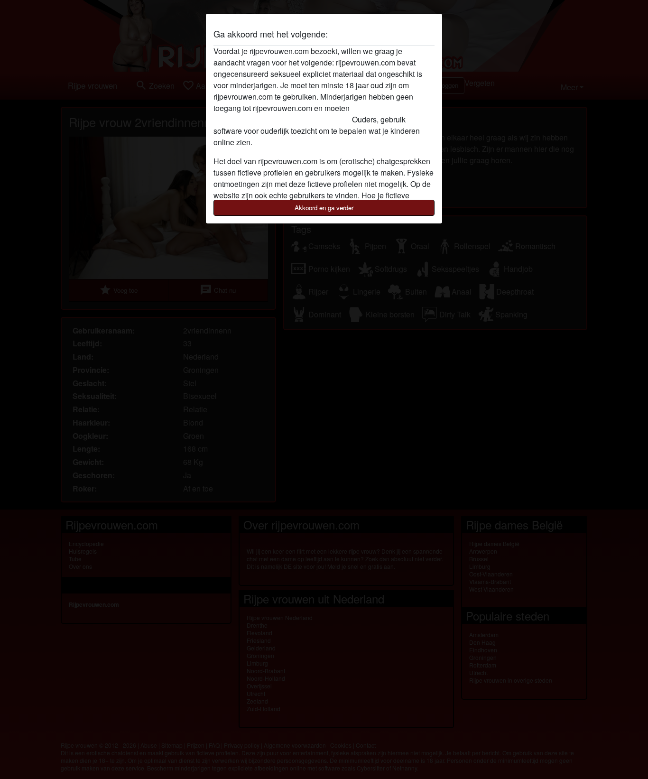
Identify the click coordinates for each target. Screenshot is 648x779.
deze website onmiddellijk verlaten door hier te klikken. (304, 113)
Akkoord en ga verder (324, 207)
